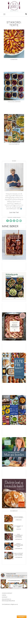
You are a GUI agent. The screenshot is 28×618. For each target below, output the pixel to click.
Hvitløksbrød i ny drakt (18, 527)
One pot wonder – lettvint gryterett (18, 517)
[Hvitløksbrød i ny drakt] (8, 527)
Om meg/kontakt (7, 593)
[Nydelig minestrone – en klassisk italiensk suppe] (8, 546)
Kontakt (4, 597)
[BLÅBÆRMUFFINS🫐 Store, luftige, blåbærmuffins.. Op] (7, 586)
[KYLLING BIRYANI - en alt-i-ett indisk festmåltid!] (25, 586)
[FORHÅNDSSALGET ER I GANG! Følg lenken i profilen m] (25, 581)
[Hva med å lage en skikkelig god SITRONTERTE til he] (20, 586)
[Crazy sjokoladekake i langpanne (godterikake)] (8, 537)
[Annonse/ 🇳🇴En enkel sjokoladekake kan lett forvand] (12, 586)
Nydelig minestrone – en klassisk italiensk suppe (18, 545)
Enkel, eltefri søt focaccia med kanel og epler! (18, 554)
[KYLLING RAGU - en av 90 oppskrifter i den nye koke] (3, 586)
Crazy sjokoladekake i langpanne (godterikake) (18, 536)
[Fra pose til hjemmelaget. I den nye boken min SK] (3, 581)
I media (4, 595)
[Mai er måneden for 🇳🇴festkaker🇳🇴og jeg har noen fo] (16, 586)
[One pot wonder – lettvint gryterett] (8, 518)
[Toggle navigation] (4, 14)
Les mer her (14, 212)
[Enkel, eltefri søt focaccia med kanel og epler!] (8, 555)
